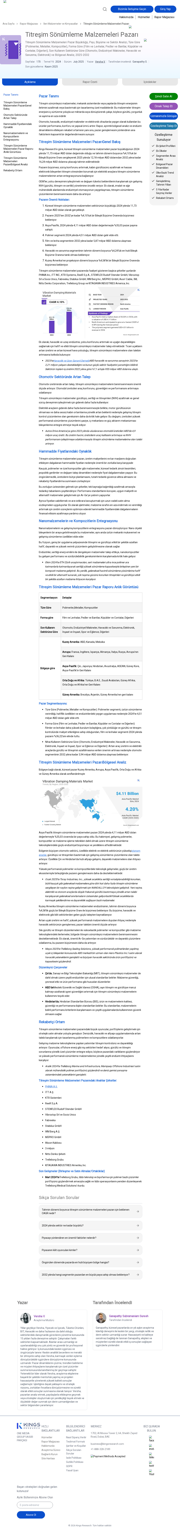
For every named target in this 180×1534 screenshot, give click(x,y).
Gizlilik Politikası (74, 1462)
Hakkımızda (126, 17)
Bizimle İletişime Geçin (132, 9)
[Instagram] (151, 1447)
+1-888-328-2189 (100, 1449)
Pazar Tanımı (11, 94)
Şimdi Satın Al (163, 96)
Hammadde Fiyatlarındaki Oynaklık (18, 126)
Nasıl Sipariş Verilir (76, 1437)
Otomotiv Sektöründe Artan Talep (15, 116)
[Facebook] (151, 1439)
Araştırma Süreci (50, 1450)
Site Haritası (48, 1458)
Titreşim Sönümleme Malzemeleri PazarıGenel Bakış (17, 105)
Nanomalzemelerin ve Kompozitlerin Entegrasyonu (16, 136)
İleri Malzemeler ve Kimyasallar (60, 23)
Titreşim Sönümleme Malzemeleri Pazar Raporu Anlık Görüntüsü (18, 148)
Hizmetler (144, 17)
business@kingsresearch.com (107, 1443)
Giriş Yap (165, 9)
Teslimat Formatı (75, 1441)
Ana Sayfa (8, 23)
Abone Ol (31, 1514)
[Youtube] (151, 1472)
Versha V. (100, 61)
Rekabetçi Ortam (13, 170)
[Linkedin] (151, 1456)
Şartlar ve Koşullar (76, 1445)
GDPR (69, 1466)
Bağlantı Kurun (49, 1454)
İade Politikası (73, 1457)
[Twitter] (151, 1464)
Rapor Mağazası (164, 17)
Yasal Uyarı (72, 1470)
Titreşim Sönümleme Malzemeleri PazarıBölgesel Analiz (16, 161)
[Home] (15, 11)
